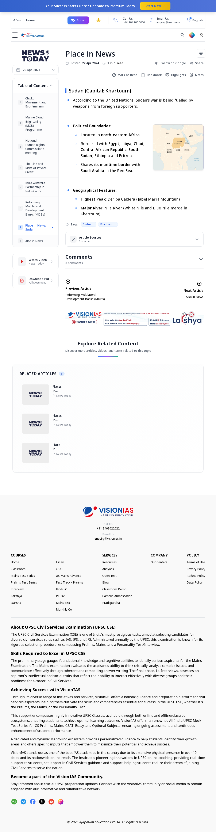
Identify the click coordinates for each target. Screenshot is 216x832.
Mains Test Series (23, 576)
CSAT (59, 569)
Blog (105, 582)
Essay (60, 562)
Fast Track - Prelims (69, 582)
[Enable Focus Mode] (201, 53)
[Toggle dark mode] (98, 20)
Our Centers (159, 562)
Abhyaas (108, 569)
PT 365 (61, 596)
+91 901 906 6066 (134, 22)
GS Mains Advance (68, 576)
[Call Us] (115, 20)
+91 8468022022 (108, 528)
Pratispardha (111, 603)
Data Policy (194, 582)
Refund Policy (196, 576)
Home (15, 562)
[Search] (182, 35)
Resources (109, 562)
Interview (17, 589)
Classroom (18, 569)
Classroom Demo (114, 589)
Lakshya (16, 596)
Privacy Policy (196, 569)
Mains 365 (63, 603)
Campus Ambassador (117, 596)
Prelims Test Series (24, 582)
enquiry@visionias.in (108, 538)
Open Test (109, 576)
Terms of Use (196, 562)
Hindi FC (61, 589)
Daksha (16, 603)
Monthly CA (64, 609)
